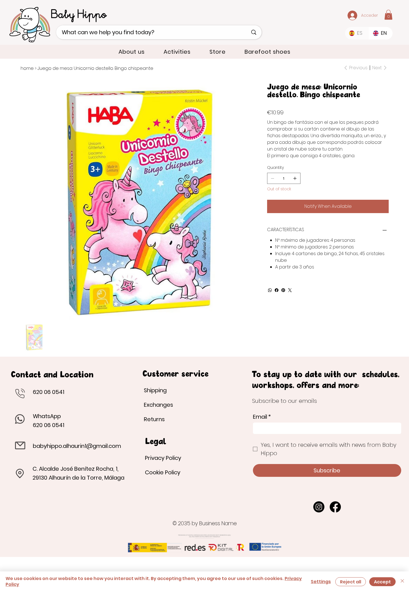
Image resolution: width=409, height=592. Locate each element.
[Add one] (294, 178)
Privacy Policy (163, 458)
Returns (154, 419)
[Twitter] (290, 290)
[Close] (402, 582)
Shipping (155, 390)
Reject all (350, 582)
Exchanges (158, 405)
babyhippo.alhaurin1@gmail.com (77, 446)
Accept (382, 582)
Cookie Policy (162, 472)
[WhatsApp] (270, 290)
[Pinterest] (283, 290)
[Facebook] (276, 290)
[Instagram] (318, 506)
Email (262, 416)
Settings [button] (321, 581)
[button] (388, 15)
